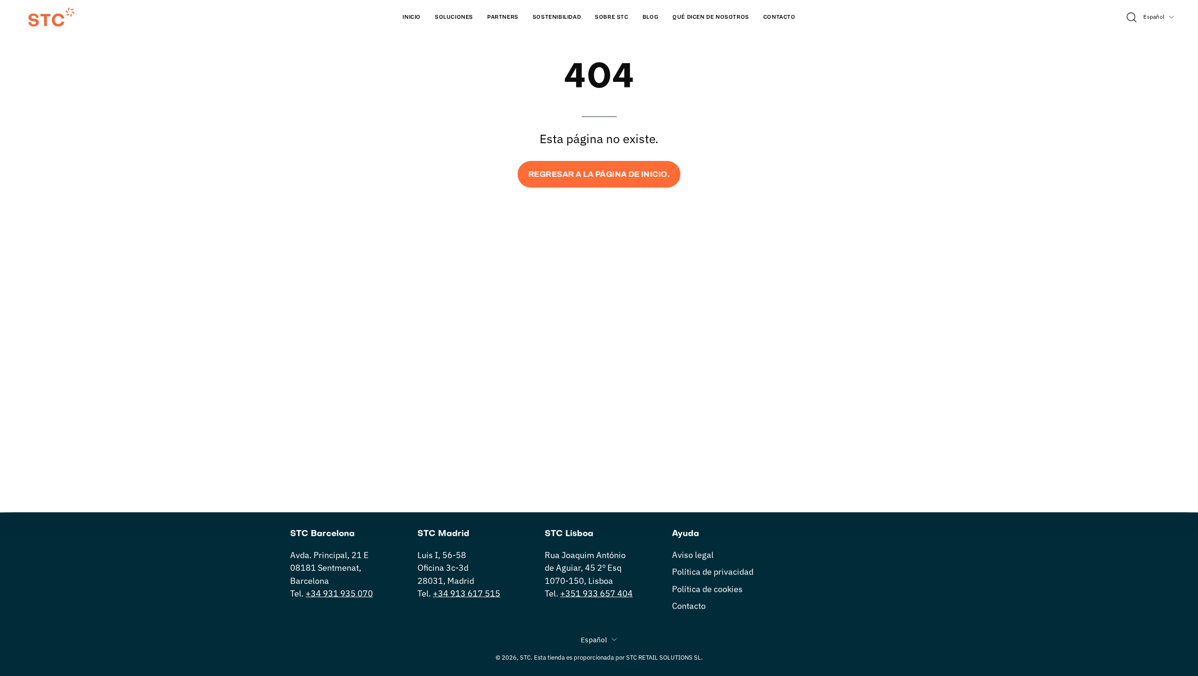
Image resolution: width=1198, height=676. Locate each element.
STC (525, 657)
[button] (710, 17)
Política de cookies (707, 588)
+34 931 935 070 (339, 593)
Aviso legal (693, 555)
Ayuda (685, 534)
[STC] (51, 17)
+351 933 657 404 (596, 593)
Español (1153, 17)
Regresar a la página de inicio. (599, 174)
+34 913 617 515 (466, 593)
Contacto (689, 605)
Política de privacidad (712, 572)
